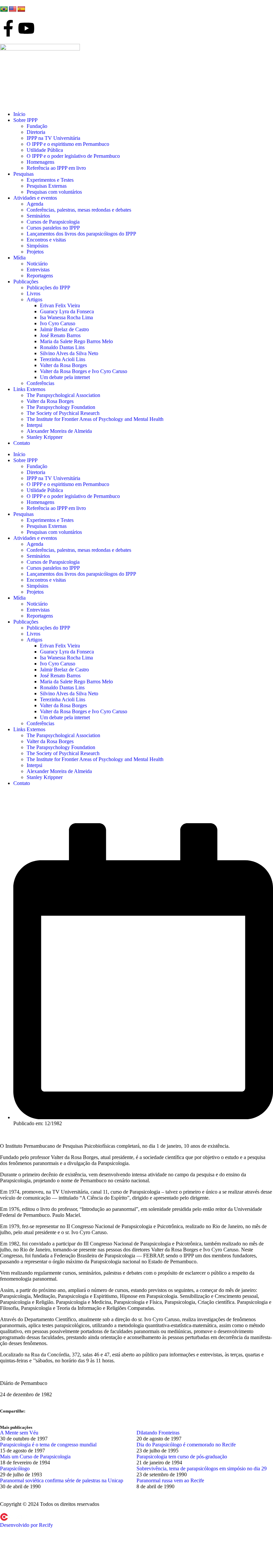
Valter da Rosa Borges (63, 365)
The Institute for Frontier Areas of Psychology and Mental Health (95, 419)
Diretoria (36, 132)
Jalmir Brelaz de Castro (64, 329)
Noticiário (37, 263)
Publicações (25, 281)
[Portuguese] (4, 9)
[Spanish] (21, 9)
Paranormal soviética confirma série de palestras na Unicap (61, 1480)
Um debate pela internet (65, 377)
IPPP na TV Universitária (53, 138)
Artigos (34, 299)
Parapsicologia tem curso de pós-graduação (181, 1456)
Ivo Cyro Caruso (57, 323)
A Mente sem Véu (19, 1432)
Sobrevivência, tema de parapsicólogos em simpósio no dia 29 (201, 1468)
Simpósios (37, 245)
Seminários (38, 216)
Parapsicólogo (15, 1468)
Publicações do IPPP (48, 287)
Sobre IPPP (25, 120)
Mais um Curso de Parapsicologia (35, 1456)
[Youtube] (26, 28)
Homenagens (40, 162)
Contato (21, 443)
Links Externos (29, 389)
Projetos (35, 251)
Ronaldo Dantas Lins (62, 347)
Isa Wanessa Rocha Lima (66, 317)
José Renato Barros (60, 335)
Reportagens (40, 275)
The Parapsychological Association (63, 395)
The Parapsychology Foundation (61, 407)
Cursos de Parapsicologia (53, 222)
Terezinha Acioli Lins (62, 359)
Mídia (19, 257)
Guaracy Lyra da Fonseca (67, 311)
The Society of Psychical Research (63, 413)
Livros (33, 293)
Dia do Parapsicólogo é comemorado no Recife (186, 1444)
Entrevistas (38, 269)
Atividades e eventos (35, 198)
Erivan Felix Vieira (60, 305)
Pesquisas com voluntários (54, 192)
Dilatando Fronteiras (157, 1432)
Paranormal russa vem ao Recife (170, 1480)
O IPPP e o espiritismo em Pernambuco (68, 144)
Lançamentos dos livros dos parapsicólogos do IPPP (81, 234)
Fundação (37, 126)
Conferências (40, 383)
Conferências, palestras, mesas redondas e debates (79, 210)
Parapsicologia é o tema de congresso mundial (48, 1444)
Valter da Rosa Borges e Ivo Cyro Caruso (83, 371)
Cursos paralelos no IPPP (53, 228)
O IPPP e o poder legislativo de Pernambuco (73, 156)
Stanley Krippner (45, 437)
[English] (13, 9)
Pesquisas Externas (47, 186)
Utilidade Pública (45, 150)
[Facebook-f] (8, 28)
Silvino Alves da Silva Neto (69, 353)
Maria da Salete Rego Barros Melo (76, 341)
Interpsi (34, 425)
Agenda (35, 204)
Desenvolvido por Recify (26, 1525)
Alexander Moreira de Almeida (59, 431)
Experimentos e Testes (50, 180)
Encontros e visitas (46, 240)
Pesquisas (23, 174)
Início (19, 114)
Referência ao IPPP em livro (56, 168)
